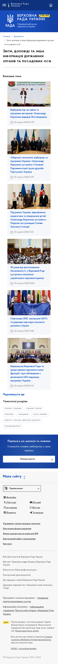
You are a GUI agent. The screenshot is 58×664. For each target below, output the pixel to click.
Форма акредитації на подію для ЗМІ (20, 534)
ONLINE (44, 16)
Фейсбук (11, 497)
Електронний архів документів (17, 575)
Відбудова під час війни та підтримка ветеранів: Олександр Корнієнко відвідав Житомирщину (28, 113)
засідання (23, 414)
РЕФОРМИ (9, 414)
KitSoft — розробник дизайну (24, 649)
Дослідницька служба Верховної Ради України (24, 580)
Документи (19, 36)
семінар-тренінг (34, 408)
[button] (22, 488)
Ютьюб (36, 502)
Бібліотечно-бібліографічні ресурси (20, 570)
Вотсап (36, 508)
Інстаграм (11, 508)
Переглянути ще (14, 394)
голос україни (40, 414)
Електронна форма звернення (17, 529)
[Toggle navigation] (4, 5)
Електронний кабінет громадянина (19, 539)
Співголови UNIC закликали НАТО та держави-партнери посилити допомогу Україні (28, 322)
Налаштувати (27, 459)
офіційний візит (13, 426)
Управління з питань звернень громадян (21, 524)
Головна (6, 36)
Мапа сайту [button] (12, 476)
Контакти (7, 544)
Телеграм (37, 513)
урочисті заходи (13, 408)
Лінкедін (11, 513)
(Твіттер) (11, 502)
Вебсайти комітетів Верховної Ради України (23, 557)
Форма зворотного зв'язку (27, 631)
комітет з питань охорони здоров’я (22, 420)
